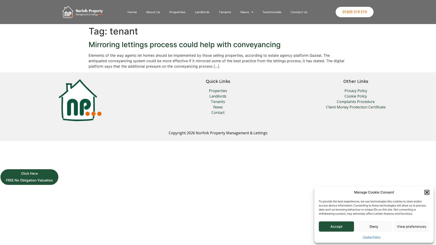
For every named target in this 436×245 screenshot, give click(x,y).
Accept (336, 226)
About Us (153, 12)
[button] (427, 192)
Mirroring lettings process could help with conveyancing (185, 44)
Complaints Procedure (356, 101)
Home (132, 12)
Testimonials (272, 12)
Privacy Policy (355, 90)
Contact (218, 112)
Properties (177, 12)
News (244, 12)
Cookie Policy (372, 237)
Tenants (225, 12)
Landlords (202, 12)
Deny (374, 226)
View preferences (411, 226)
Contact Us (299, 12)
